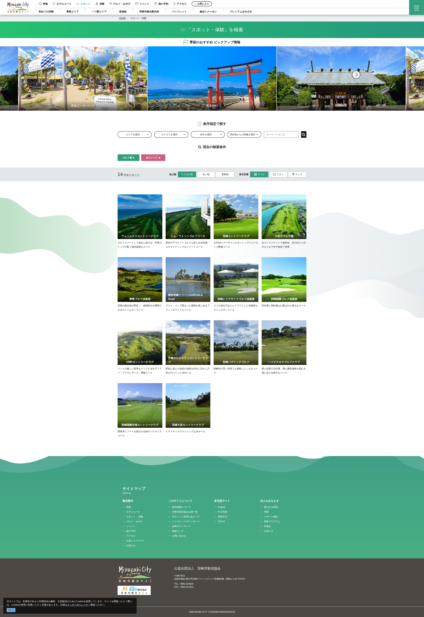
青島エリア (72, 11)
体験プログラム (272, 521)
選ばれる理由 (271, 507)
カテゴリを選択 (169, 134)
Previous (68, 75)
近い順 (206, 174)
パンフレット (179, 11)
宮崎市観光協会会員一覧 (185, 511)
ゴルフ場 (127, 157)
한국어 (221, 521)
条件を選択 (206, 134)
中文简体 (222, 511)
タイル (261, 174)
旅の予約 (163, 3)
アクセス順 (187, 174)
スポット (85, 3)
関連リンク (178, 531)
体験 (102, 3)
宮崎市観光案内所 (149, 11)
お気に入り (203, 3)
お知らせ (130, 545)
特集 (45, 3)
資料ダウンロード (181, 526)
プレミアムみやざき (241, 11)
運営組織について (181, 507)
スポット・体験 (138, 18)
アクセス (182, 3)
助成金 (267, 526)
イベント (144, 3)
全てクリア (152, 157)
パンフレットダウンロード (186, 521)
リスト (280, 174)
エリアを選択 (133, 134)
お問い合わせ (179, 535)
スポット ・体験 (134, 516)
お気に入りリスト (135, 540)
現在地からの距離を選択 (242, 134)
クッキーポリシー (76, 604)
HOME (122, 18)
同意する (11, 610)
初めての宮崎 (46, 11)
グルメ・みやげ (121, 3)
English (222, 507)
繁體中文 (222, 516)
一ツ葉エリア (99, 11)
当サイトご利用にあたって (186, 516)
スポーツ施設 (271, 516)
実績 (266, 511)
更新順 (225, 174)
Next (356, 75)
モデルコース (63, 3)
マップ (298, 174)
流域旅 (123, 11)
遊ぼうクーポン (208, 11)
